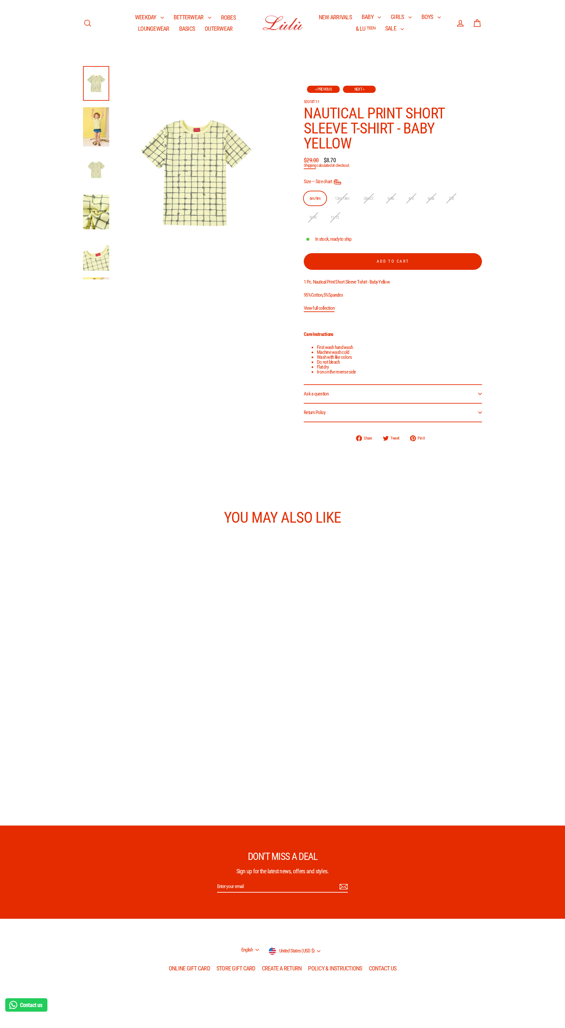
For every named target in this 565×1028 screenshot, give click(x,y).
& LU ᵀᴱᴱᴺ (365, 28)
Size (318, 181)
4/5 (410, 198)
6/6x (431, 198)
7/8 (451, 198)
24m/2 (368, 198)
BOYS (427, 16)
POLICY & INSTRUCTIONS (335, 968)
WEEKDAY (146, 17)
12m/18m (342, 198)
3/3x (390, 198)
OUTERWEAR (218, 28)
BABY (368, 16)
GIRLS (398, 16)
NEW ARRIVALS (335, 17)
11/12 (335, 217)
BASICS (187, 28)
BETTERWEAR (189, 17)
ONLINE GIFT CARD (189, 968)
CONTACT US (383, 968)
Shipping (310, 165)
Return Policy (314, 412)
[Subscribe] (342, 887)
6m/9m (315, 198)
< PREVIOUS (323, 89)
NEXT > (359, 89)
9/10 (313, 217)
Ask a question (316, 394)
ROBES (228, 17)
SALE (391, 28)
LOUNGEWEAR (153, 28)
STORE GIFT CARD (235, 968)
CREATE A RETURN (282, 968)
